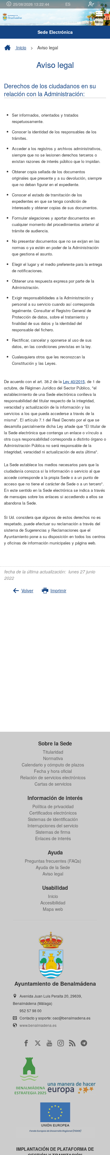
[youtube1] (49, 1043)
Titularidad (53, 752)
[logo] (13, 17)
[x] (37, 1043)
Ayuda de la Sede (53, 867)
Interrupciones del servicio (53, 825)
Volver (27, 590)
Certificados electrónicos (53, 813)
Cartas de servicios (53, 784)
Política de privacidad (53, 806)
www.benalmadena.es (38, 1025)
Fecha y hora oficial (53, 771)
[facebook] (26, 1043)
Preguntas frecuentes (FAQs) (53, 861)
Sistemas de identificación (53, 819)
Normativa (53, 758)
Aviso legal (52, 874)
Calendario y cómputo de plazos (53, 765)
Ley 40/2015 (74, 381)
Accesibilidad (52, 903)
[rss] (72, 1043)
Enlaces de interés (53, 838)
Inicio (20, 47)
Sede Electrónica (55, 32)
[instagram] (60, 1043)
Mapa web (53, 909)
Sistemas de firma (52, 832)
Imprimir (58, 590)
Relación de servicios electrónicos (53, 777)
